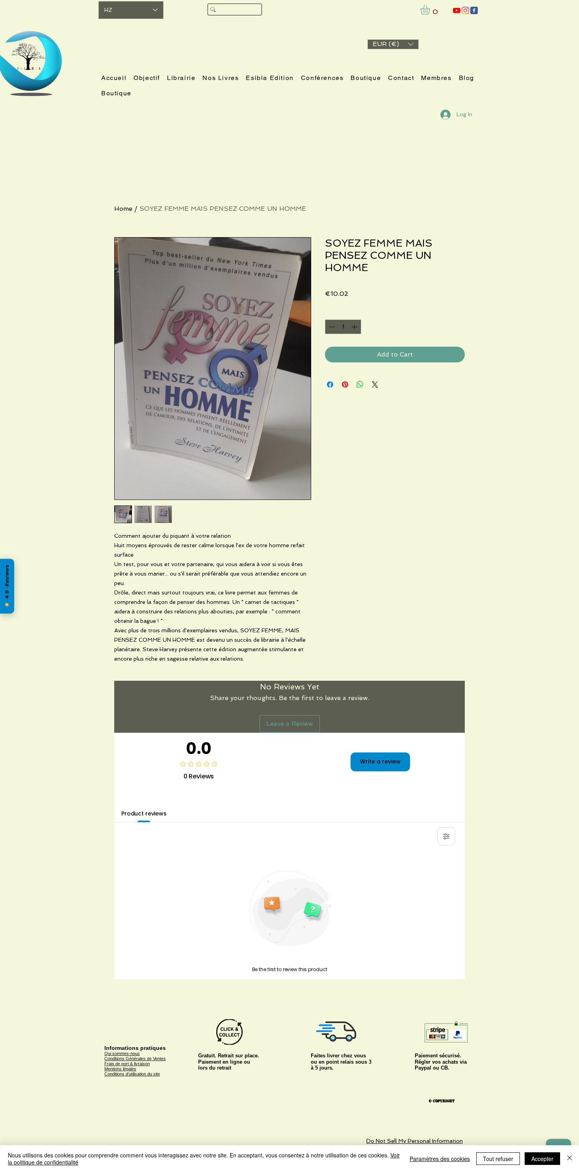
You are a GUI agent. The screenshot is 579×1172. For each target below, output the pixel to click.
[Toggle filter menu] (446, 836)
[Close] (569, 1159)
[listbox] (393, 44)
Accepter (542, 1159)
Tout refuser (498, 1159)
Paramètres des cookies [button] (440, 1159)
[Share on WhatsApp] (360, 384)
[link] (431, 10)
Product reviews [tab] (144, 813)
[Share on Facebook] (330, 384)
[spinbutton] (343, 327)
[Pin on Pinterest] (345, 384)
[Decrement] (331, 327)
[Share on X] (375, 384)
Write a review (380, 761)
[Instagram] (465, 10)
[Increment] (355, 327)
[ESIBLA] (456, 10)
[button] (393, 44)
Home (123, 208)
